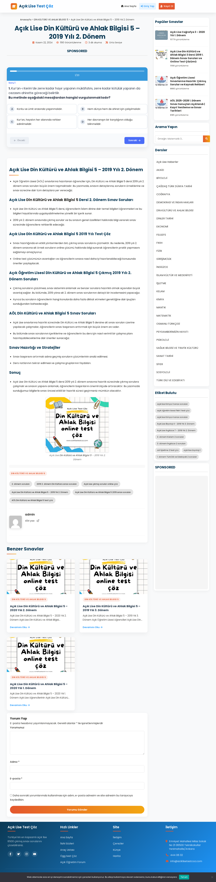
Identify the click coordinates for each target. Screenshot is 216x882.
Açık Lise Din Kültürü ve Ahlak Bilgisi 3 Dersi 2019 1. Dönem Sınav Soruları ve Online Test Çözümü (186, 56)
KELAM (160, 291)
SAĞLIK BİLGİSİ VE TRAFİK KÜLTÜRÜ (177, 348)
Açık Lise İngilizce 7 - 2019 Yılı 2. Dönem (176, 430)
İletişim (117, 837)
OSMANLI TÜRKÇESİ (168, 324)
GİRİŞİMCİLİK (163, 259)
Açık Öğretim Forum (72, 862)
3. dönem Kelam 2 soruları (170, 437)
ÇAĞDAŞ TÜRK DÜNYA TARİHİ (174, 186)
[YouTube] (34, 854)
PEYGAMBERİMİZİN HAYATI (172, 332)
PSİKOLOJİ (162, 340)
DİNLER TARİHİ (164, 218)
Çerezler (118, 843)
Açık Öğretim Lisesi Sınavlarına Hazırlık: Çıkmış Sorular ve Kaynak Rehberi (188, 81)
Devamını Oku (18, 627)
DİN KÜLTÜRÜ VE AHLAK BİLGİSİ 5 (51, 19)
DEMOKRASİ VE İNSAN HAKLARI (174, 202)
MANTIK (161, 307)
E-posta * (16, 778)
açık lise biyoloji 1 (192, 450)
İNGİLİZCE (162, 267)
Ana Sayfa (130, 6)
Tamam (184, 877)
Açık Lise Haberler (167, 162)
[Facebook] (10, 854)
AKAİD (160, 170)
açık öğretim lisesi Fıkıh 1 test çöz (173, 410)
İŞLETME (161, 283)
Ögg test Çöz (68, 856)
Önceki (21, 140)
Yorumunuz (17, 727)
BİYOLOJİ (161, 178)
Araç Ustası (67, 850)
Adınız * (14, 762)
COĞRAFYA (163, 194)
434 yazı (29, 520)
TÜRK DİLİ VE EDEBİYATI (170, 380)
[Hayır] (212, 877)
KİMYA (160, 299)
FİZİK (159, 251)
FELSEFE (161, 235)
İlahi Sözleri (67, 843)
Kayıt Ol (168, 6)
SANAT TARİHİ (164, 356)
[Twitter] (18, 854)
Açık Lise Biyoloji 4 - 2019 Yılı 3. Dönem (175, 423)
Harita (116, 856)
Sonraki (132, 140)
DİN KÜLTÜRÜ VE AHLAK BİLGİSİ (174, 210)
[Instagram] (26, 854)
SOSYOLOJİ (163, 372)
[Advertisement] (181, 532)
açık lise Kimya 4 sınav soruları (172, 417)
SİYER (159, 364)
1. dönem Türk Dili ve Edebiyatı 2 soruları (177, 456)
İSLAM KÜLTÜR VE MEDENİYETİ (174, 275)
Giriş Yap (149, 6)
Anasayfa (25, 19)
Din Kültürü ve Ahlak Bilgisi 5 (52, 199)
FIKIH (159, 243)
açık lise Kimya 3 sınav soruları (172, 404)
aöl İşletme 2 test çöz (168, 450)
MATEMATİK (163, 315)
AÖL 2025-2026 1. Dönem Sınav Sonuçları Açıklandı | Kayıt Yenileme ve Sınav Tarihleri (187, 105)
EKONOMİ (162, 226)
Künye (116, 850)
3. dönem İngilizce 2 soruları (171, 443)
